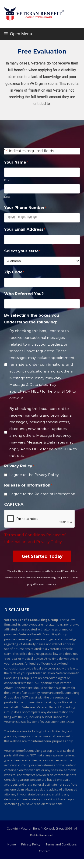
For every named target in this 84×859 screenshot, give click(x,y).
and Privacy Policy (45, 542)
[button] (18, 33)
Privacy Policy (30, 844)
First (7, 180)
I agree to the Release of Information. (42, 494)
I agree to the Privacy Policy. (34, 474)
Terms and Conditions (61, 844)
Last (7, 196)
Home (11, 844)
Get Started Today (42, 556)
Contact (44, 851)
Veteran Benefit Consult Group (43, 828)
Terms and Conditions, (25, 535)
